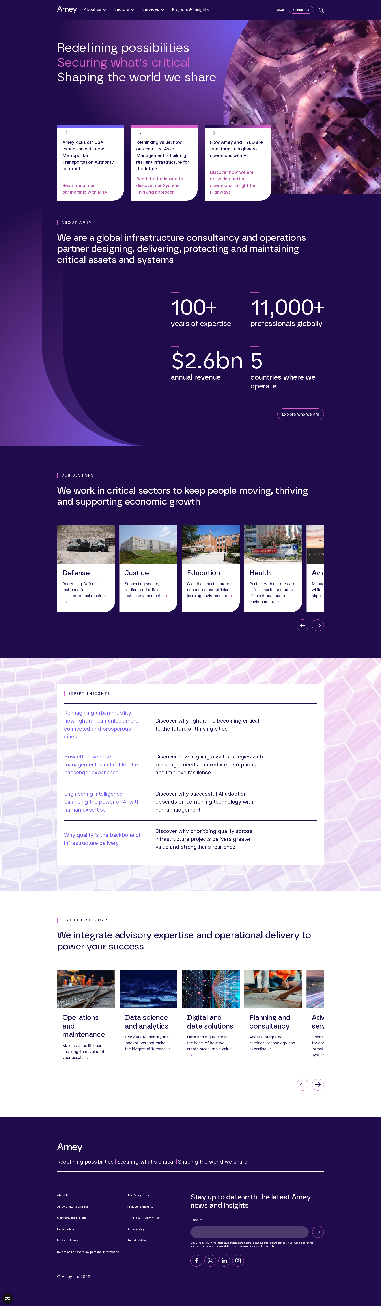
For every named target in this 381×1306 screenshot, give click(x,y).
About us (92, 10)
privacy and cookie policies (263, 1246)
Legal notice (65, 1229)
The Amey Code (138, 1195)
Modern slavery (67, 1240)
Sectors (121, 10)
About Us (63, 1195)
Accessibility (135, 1229)
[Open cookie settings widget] (7, 1298)
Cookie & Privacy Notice (144, 1217)
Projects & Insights (190, 10)
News (280, 9)
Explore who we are (300, 414)
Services (150, 10)
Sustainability (136, 1240)
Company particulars (71, 1217)
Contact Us (301, 9)
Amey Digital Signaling (72, 1206)
